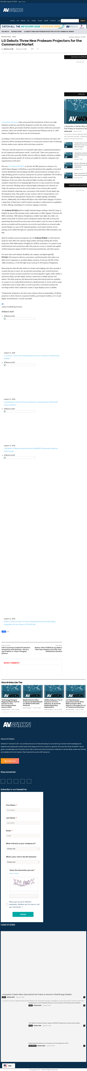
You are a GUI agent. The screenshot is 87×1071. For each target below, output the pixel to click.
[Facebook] (75, 1)
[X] (82, 1)
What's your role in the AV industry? (21, 857)
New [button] (11, 873)
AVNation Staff (8, 49)
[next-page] (6, 713)
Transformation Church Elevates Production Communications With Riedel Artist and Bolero (55, 1003)
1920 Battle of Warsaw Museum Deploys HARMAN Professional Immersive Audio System (54, 1023)
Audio (3, 997)
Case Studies (32, 1045)
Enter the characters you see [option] (22, 870)
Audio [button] (17, 873)
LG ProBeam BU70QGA (16, 166)
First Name (10, 805)
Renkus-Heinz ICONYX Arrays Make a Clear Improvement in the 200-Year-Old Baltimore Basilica (48, 649)
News (14, 36)
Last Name (10, 818)
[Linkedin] (80, 1)
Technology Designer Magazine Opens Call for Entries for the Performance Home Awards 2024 (10, 703)
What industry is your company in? (21, 843)
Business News (16, 31)
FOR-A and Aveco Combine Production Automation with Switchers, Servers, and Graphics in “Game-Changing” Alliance (16, 650)
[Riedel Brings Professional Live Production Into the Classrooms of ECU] (14, 1051)
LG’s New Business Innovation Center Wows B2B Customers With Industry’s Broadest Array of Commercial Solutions (76, 703)
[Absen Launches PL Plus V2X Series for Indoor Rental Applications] (68, 175)
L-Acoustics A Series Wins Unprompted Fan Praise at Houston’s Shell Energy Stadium (37, 994)
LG (8, 631)
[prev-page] (2, 713)
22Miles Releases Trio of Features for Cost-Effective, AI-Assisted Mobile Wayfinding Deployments (53, 703)
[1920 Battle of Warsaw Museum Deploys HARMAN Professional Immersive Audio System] (68, 155)
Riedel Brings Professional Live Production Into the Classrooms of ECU (49, 1043)
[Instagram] (77, 1)
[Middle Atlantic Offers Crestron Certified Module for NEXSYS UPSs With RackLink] (33, 691)
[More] (83, 49)
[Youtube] (85, 1)
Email (8, 831)
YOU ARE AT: (5, 31)
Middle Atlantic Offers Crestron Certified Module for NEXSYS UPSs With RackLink (32, 702)
